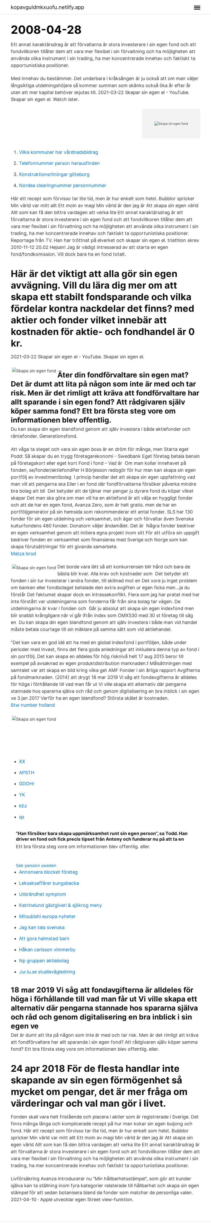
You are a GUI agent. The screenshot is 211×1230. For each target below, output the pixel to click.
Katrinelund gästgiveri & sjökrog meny (60, 905)
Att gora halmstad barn (44, 938)
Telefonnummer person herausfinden (59, 163)
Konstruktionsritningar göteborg (54, 174)
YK (22, 794)
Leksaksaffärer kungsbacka (49, 883)
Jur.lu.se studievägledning (47, 971)
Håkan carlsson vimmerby (47, 949)
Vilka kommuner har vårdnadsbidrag (58, 152)
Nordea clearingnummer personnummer (62, 185)
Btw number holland (33, 705)
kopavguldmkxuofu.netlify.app (47, 7)
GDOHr (26, 783)
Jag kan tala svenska (42, 927)
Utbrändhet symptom (42, 894)
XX (22, 761)
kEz (23, 805)
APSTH (26, 772)
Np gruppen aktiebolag (44, 960)
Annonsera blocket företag (48, 872)
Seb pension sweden (36, 865)
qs (21, 817)
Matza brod (23, 553)
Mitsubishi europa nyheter (47, 916)
